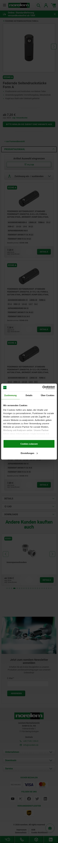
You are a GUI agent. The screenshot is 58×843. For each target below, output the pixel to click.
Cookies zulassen (29, 444)
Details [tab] (29, 395)
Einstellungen (27, 453)
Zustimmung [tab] (10, 395)
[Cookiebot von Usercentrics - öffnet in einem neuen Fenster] (42, 387)
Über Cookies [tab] (47, 395)
